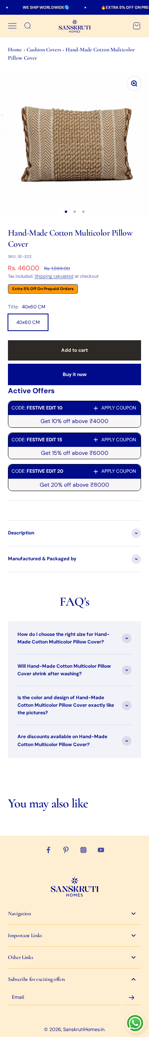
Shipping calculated (54, 276)
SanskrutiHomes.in (83, 1029)
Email (18, 997)
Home (15, 49)
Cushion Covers (44, 49)
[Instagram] (83, 850)
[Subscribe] (131, 997)
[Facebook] (48, 850)
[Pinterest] (66, 850)
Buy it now (75, 374)
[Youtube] (101, 850)
